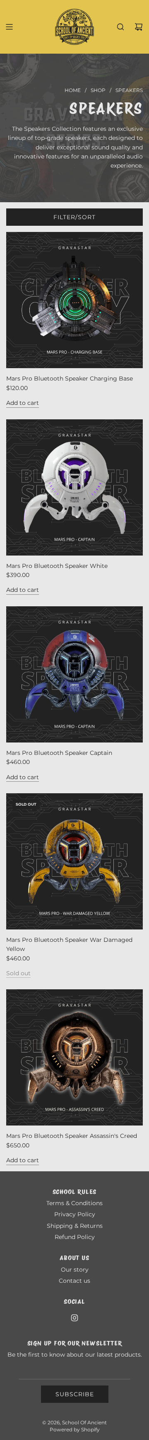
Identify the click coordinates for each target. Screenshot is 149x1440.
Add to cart (22, 403)
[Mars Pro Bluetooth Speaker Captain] (74, 674)
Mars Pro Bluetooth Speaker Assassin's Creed (71, 1136)
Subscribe (74, 1394)
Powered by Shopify (75, 1429)
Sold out (18, 973)
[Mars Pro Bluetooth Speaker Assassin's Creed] (74, 1057)
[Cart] (139, 27)
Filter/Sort (74, 217)
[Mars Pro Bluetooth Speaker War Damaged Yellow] (74, 861)
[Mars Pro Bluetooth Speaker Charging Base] (74, 300)
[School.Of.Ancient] (74, 1318)
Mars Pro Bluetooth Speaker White (57, 566)
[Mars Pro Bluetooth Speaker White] (74, 487)
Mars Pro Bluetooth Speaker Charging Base (69, 378)
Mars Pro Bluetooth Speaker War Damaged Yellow (69, 944)
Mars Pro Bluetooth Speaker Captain (59, 753)
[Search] (120, 27)
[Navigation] (9, 27)
